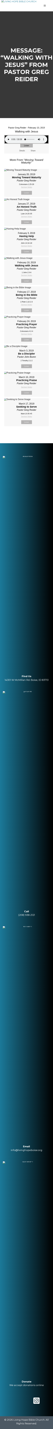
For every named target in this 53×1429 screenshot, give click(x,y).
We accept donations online (26, 1385)
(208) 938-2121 (26, 915)
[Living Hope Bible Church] (18, 1)
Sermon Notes (26, 187)
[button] (16, 1400)
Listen (26, 145)
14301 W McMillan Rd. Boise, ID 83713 (26, 680)
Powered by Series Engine (26, 433)
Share (33, 151)
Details (22, 151)
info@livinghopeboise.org (26, 1150)
